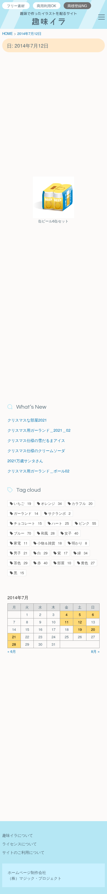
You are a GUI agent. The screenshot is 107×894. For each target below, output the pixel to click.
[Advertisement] (53, 114)
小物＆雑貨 (49, 543)
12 (80, 622)
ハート (60, 523)
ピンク (87, 523)
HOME (7, 33)
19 (80, 629)
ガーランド (26, 513)
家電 (20, 543)
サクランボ (59, 513)
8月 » (95, 651)
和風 (48, 533)
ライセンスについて (19, 843)
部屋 (64, 562)
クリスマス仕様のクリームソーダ (36, 450)
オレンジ (51, 503)
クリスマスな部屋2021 (27, 420)
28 (14, 644)
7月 (31, 33)
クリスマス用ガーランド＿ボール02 (38, 471)
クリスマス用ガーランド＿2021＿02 (39, 430)
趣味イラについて (17, 835)
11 (67, 622)
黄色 (88, 562)
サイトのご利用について (23, 852)
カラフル (82, 503)
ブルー (22, 533)
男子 (20, 552)
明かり (79, 543)
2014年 (23, 33)
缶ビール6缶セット (53, 221)
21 (14, 636)
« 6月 (11, 651)
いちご (22, 503)
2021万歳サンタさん (25, 460)
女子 (71, 533)
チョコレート (28, 523)
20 (93, 629)
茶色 (20, 562)
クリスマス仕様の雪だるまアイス (36, 440)
